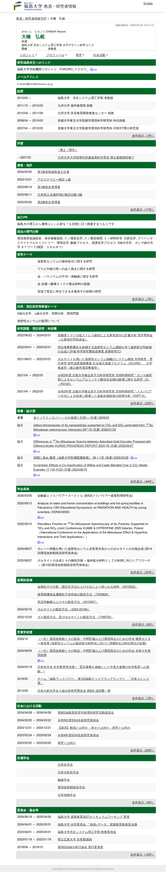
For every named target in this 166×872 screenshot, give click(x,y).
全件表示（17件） (142, 209)
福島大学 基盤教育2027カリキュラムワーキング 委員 (94, 816)
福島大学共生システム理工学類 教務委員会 (87, 832)
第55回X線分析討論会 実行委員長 (80, 847)
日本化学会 (65, 764)
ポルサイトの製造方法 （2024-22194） (63, 609)
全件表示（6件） (143, 624)
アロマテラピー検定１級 (54, 179)
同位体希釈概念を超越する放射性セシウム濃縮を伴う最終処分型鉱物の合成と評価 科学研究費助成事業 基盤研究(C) (105, 349)
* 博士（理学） (68, 150)
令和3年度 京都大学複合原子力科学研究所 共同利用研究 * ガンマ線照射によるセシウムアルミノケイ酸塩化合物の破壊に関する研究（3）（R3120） (105, 379)
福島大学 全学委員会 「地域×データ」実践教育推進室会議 (97, 824)
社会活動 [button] (99, 55)
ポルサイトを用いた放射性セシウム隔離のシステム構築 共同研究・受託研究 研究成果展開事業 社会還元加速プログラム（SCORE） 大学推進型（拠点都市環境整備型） (105, 363)
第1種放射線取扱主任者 (53, 171)
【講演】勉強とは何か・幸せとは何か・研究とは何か (94, 727)
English (148, 3)
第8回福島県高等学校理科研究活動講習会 (86, 712)
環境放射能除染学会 (71, 787)
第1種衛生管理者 (48, 187)
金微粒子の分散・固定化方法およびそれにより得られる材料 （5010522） (87, 586)
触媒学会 (64, 779)
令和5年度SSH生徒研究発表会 (78, 720)
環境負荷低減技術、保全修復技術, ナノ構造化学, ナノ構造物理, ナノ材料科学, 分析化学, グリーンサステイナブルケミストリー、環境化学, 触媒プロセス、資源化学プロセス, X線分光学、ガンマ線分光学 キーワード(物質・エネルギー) (85, 242)
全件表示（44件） (142, 481)
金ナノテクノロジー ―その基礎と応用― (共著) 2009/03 (71, 417)
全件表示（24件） (142, 750)
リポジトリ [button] (27, 55)
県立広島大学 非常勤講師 (75, 839)
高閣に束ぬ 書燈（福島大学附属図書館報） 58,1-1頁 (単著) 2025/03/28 (80, 457)
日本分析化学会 (68, 772)
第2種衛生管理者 (48, 202)
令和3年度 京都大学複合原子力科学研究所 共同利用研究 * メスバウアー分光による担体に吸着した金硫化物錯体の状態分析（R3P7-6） (105, 393)
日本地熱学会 (67, 795)
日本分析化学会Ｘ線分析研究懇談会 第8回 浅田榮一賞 (74, 690)
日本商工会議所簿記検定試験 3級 (59, 194)
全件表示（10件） (142, 854)
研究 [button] (79, 55)
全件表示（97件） (142, 572)
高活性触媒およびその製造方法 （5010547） (67, 602)
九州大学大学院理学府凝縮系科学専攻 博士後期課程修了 (96, 157)
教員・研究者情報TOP (31, 18)
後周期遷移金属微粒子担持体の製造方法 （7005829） (73, 594)
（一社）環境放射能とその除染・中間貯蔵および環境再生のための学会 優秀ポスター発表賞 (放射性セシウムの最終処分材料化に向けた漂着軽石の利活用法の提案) (94, 640)
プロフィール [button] (55, 55)
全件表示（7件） (143, 135)
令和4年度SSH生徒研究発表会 (78, 735)
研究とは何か (67, 743)
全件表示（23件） (142, 403)
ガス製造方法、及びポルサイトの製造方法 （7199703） (75, 617)
